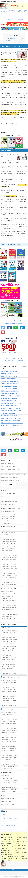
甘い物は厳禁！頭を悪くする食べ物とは (8, 511)
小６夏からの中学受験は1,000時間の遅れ (9, 600)
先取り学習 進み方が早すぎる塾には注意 (11, 400)
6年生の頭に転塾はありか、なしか (8, 596)
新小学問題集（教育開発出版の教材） (8, 684)
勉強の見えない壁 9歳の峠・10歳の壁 (8, 659)
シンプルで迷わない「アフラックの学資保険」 (10, 780)
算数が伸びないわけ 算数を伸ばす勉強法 (8, 466)
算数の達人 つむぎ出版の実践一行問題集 (9, 691)
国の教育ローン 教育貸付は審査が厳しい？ (9, 787)
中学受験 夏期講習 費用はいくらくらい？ (9, 607)
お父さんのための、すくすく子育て (7, 804)
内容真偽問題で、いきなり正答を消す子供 (9, 732)
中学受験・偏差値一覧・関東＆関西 (7, 798)
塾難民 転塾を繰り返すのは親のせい (9, 391)
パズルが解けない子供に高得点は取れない (9, 577)
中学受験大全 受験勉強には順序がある (8, 1)
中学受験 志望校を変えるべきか (7, 655)
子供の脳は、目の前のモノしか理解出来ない (9, 700)
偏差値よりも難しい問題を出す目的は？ (9, 637)
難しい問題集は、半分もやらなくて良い (9, 689)
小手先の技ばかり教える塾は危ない (9, 413)
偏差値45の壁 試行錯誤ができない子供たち (11, 418)
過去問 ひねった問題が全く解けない (8, 648)
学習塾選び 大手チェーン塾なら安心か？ (11, 383)
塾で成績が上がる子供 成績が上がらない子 (11, 386)
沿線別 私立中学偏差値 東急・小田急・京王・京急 (10, 469)
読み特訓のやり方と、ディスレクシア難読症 (9, 719)
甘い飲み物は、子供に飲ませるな (7, 520)
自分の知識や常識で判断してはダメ (8, 759)
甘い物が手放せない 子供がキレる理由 (9, 516)
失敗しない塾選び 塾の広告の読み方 (9, 371)
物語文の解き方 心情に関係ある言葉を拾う (9, 746)
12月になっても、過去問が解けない (8, 650)
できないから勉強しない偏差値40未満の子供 (9, 664)
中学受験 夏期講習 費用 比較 (7, 609)
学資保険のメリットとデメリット (7, 778)
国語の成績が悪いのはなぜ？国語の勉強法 (8, 712)
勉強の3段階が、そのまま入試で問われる (10, 420)
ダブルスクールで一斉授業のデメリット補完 (11, 403)
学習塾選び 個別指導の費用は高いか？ (10, 381)
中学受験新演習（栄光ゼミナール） (8, 687)
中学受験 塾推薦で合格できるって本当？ (9, 673)
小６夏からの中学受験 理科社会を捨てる (9, 605)
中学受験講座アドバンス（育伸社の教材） (9, 682)
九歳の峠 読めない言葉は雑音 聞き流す (9, 705)
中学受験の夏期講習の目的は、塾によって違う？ (10, 614)
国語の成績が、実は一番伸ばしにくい (8, 714)
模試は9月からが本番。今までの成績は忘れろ (10, 630)
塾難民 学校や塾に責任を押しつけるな (10, 393)
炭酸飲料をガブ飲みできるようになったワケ (9, 518)
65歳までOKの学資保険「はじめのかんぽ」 (9, 782)
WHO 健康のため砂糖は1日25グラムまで (9, 523)
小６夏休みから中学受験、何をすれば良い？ (9, 602)
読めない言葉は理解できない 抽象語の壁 (9, 666)
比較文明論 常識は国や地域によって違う (9, 757)
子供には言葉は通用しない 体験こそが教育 (11, 410)
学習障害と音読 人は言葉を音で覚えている (9, 721)
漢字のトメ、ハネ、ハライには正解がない (9, 728)
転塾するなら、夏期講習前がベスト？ (8, 618)
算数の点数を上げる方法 (5, 496)
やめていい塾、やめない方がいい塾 (9, 388)
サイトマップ (3, 872)
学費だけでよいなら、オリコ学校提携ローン (9, 791)
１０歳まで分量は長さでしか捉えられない (9, 698)
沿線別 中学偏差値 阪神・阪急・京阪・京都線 (9, 477)
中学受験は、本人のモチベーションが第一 (9, 657)
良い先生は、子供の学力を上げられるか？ (11, 415)
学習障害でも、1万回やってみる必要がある (11, 396)
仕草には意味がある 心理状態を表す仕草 (9, 750)
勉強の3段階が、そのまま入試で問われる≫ (14, 19)
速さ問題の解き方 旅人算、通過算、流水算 (9, 501)
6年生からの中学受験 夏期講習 (7, 591)
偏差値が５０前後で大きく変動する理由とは (9, 737)
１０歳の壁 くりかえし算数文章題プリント (9, 696)
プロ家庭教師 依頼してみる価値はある (10, 398)
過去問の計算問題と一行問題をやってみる (9, 643)
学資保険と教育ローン (5, 775)
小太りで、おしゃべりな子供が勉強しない (9, 514)
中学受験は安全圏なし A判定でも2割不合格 (9, 639)
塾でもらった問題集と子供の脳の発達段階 (8, 680)
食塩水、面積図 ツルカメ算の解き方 (8, 504)
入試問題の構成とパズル (11, 40)
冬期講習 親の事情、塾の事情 (7, 668)
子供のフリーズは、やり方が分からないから (9, 748)
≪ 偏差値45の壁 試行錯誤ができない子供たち (14, 16)
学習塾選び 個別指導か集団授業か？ (9, 378)
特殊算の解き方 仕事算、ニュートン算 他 (9, 498)
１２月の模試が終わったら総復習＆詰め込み (9, 641)
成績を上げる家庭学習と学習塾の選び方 (8, 530)
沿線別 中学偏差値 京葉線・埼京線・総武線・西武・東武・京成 (13, 474)
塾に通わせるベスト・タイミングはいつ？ (11, 376)
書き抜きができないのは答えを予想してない (9, 766)
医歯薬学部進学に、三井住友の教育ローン (9, 789)
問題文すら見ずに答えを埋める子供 (14, 38)
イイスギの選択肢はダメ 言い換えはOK (9, 764)
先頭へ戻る (14, 869)
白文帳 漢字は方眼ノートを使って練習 (9, 723)
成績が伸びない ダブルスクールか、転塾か (9, 620)
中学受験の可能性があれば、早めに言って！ (9, 593)
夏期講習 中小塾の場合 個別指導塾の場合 (9, 611)
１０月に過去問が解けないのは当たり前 (9, 646)
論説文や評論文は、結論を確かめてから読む (9, 755)
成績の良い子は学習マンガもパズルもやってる (12, 423)
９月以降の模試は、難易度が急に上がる (9, 632)
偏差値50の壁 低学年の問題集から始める (9, 730)
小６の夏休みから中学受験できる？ (8, 598)
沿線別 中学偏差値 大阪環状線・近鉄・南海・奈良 (10, 480)
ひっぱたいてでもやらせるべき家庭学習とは (11, 405)
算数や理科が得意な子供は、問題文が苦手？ (9, 739)
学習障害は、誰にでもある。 (6, 801)
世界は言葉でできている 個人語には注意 (9, 768)
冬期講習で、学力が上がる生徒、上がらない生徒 (11, 814)
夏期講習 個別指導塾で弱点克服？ (8, 616)
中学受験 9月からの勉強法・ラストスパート (9, 627)
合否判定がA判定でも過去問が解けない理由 (9, 634)
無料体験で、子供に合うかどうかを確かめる (11, 373)
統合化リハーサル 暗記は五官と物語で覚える (11, 408)
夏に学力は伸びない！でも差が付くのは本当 (11, 425)
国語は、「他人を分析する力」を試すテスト (9, 741)
